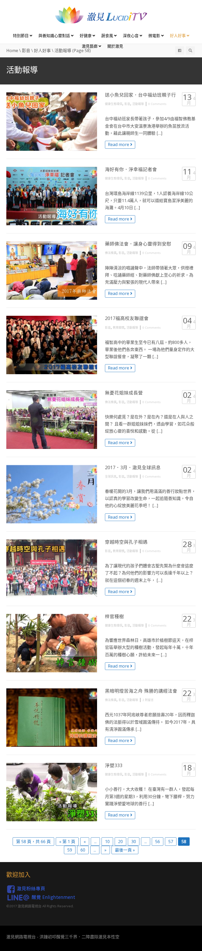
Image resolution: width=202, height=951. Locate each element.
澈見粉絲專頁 (31, 888)
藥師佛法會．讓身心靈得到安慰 (138, 244)
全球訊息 (111, 476)
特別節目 (21, 35)
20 (120, 841)
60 (82, 850)
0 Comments (157, 104)
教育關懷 (118, 327)
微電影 (154, 35)
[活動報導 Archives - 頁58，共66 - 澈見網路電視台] (101, 15)
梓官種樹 (114, 616)
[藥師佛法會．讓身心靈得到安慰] (51, 270)
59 (69, 850)
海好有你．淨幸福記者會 (131, 169)
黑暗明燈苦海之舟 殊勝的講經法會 (141, 691)
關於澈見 (115, 46)
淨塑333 (113, 765)
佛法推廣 (111, 253)
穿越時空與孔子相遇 (126, 542)
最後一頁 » (125, 850)
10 (107, 841)
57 (170, 841)
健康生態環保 (113, 104)
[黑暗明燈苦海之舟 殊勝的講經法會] (51, 717)
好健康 (86, 35)
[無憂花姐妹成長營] (51, 419)
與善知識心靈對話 (54, 35)
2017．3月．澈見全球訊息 (133, 467)
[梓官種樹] (51, 643)
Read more (119, 144)
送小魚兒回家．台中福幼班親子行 (140, 95)
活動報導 (138, 104)
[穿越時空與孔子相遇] (51, 568)
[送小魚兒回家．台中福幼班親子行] (51, 121)
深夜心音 (131, 35)
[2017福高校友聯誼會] (51, 345)
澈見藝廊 (90, 46)
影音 (127, 104)
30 (133, 841)
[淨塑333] (51, 792)
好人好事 (178, 35)
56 (157, 841)
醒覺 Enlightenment (53, 897)
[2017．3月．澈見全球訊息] (51, 494)
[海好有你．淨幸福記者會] (51, 196)
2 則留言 (148, 700)
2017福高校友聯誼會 (127, 318)
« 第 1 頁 (67, 841)
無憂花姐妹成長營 (124, 392)
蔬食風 (107, 35)
